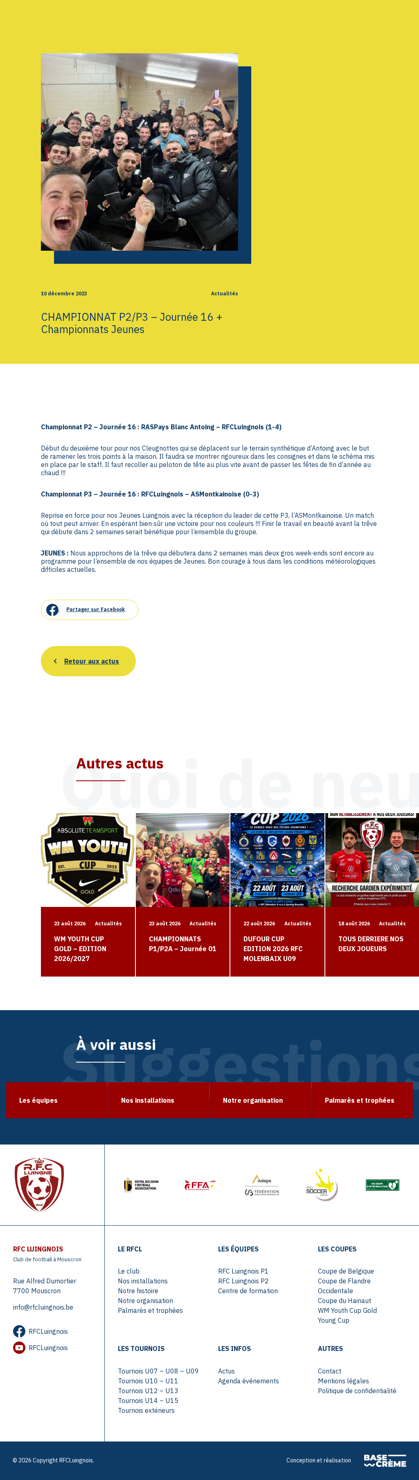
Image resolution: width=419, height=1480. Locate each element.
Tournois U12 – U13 (148, 1391)
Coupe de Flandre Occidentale (344, 1286)
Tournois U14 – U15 (148, 1400)
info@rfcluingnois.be (43, 1307)
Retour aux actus (91, 661)
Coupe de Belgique (346, 1271)
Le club (129, 1271)
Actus (226, 1371)
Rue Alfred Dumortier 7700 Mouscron (44, 1286)
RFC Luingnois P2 (243, 1281)
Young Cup (333, 1320)
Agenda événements (248, 1381)
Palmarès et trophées (150, 1310)
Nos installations (143, 1281)
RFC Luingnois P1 (243, 1271)
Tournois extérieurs (146, 1410)
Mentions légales (343, 1381)
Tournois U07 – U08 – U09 (158, 1371)
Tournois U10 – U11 (148, 1381)
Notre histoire (138, 1291)
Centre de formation (248, 1291)
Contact (329, 1371)
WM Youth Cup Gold (347, 1310)
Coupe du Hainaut (344, 1300)
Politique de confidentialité (357, 1391)
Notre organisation (145, 1300)
